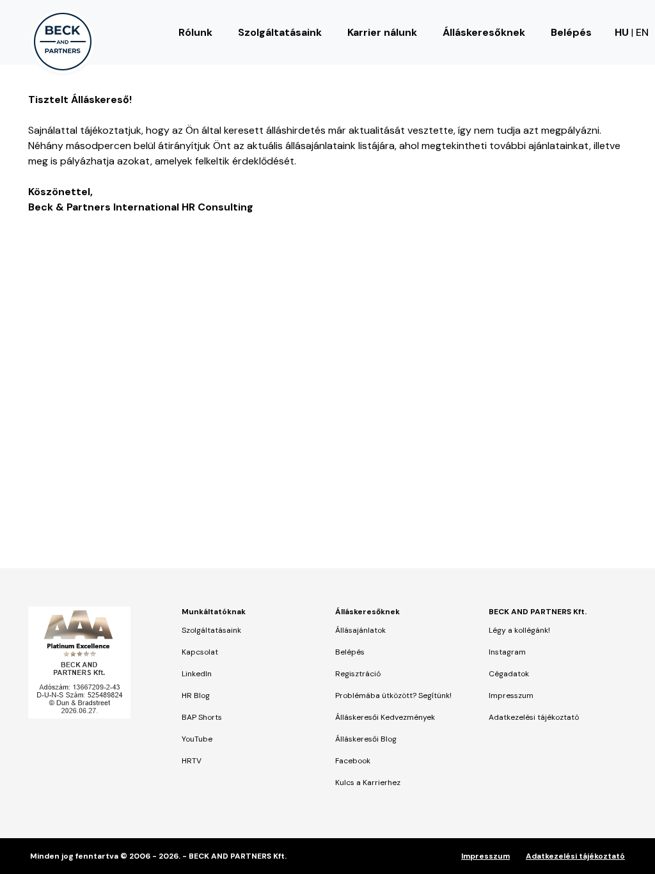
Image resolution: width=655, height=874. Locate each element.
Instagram (507, 652)
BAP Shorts (202, 717)
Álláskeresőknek (484, 32)
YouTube (197, 739)
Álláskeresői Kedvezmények (385, 717)
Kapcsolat (200, 652)
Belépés (571, 32)
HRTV (191, 761)
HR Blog (196, 695)
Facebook (352, 761)
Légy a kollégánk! (519, 630)
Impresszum (511, 695)
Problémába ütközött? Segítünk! (393, 695)
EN (642, 32)
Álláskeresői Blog (366, 739)
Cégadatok (509, 674)
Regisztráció (358, 674)
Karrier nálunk (382, 32)
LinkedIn (197, 674)
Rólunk (195, 32)
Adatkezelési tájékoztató (534, 717)
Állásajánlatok (360, 630)
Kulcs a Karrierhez (367, 782)
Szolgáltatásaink (280, 32)
